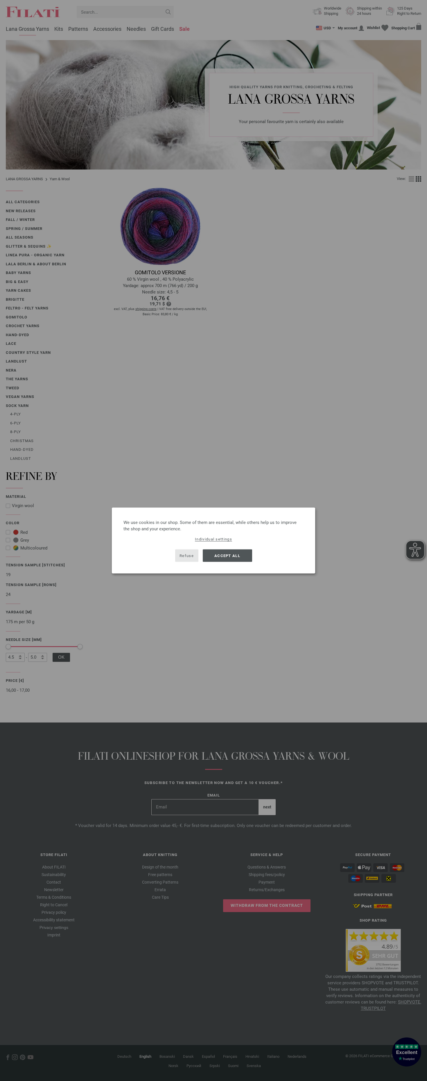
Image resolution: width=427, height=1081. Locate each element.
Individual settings (213, 539)
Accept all (227, 555)
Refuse (187, 555)
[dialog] (213, 541)
